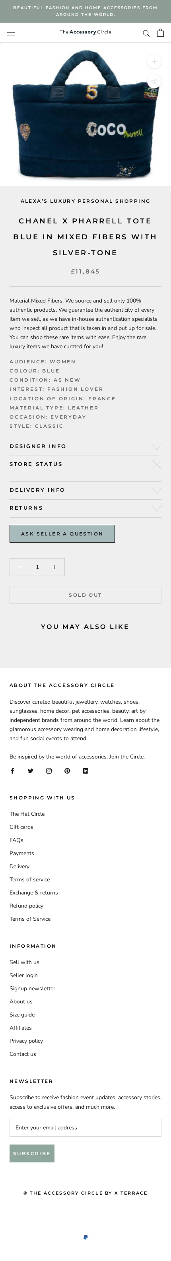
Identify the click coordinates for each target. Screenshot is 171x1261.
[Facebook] (12, 770)
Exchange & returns (34, 892)
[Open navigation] (11, 33)
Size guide (22, 1014)
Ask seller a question (62, 534)
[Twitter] (30, 770)
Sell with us (24, 962)
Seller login (24, 975)
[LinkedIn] (85, 770)
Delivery (19, 866)
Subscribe (32, 1153)
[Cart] (160, 33)
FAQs (16, 840)
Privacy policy (26, 1041)
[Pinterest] (67, 770)
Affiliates (21, 1028)
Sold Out (85, 595)
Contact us (23, 1054)
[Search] (146, 32)
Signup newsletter (32, 988)
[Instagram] (49, 770)
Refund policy (26, 906)
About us (21, 1001)
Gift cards (21, 827)
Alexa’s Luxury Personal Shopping (86, 201)
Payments (22, 853)
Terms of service (30, 879)
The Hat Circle (27, 814)
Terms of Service (30, 919)
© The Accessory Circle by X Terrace (85, 1193)
